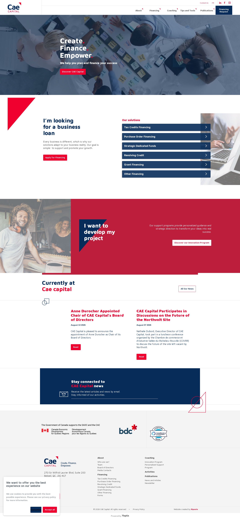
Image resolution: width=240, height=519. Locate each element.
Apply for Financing (55, 157)
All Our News (187, 289)
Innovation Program (153, 462)
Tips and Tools (187, 10)
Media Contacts (104, 470)
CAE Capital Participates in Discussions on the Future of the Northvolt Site (163, 315)
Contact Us (204, 3)
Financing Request (224, 10)
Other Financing (133, 173)
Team (100, 464)
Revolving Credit (134, 155)
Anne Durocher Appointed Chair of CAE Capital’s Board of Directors (97, 315)
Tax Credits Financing (137, 127)
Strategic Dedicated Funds (140, 145)
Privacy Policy (139, 509)
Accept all (50, 509)
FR (213, 3)
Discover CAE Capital (73, 71)
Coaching (172, 10)
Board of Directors (106, 467)
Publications (206, 10)
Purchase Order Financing (139, 136)
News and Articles (153, 480)
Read (75, 347)
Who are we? (103, 462)
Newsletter (150, 483)
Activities (150, 472)
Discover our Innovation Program (191, 242)
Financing (154, 10)
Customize (35, 510)
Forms (100, 495)
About (138, 10)
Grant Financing (134, 164)
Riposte (194, 509)
